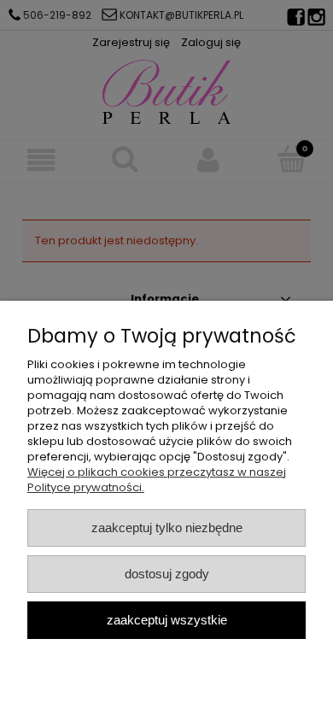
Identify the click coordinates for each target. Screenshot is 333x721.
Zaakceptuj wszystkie (167, 620)
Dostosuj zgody (167, 573)
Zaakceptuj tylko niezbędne (166, 527)
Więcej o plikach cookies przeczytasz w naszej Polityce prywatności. (156, 479)
